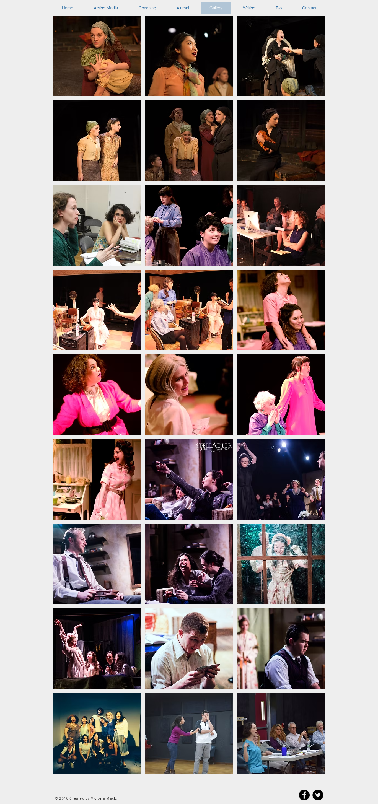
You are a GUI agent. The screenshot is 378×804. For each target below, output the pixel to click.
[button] (97, 56)
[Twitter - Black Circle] (317, 795)
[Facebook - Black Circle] (304, 795)
